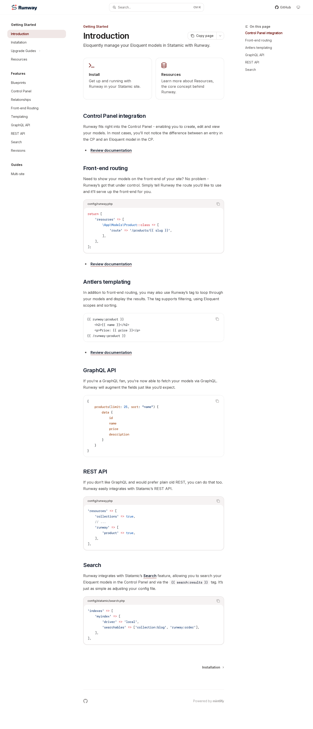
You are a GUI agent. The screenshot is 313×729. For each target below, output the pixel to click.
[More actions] (220, 36)
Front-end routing (258, 40)
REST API (252, 62)
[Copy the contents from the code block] (218, 204)
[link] (117, 78)
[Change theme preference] (298, 7)
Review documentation (111, 150)
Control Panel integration (264, 33)
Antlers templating (258, 48)
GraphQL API (254, 55)
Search (250, 70)
